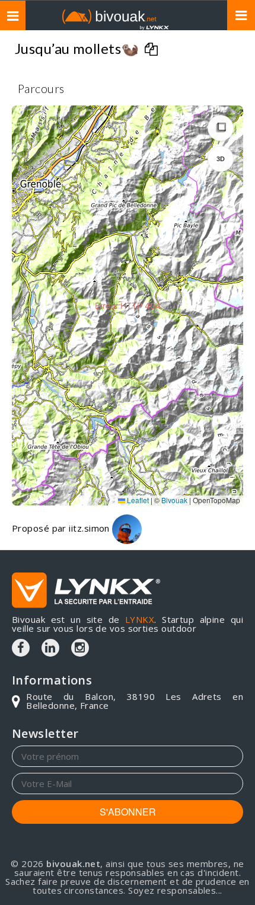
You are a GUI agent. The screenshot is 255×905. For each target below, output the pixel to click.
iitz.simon (90, 528)
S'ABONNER (128, 811)
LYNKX (139, 619)
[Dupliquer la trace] (153, 50)
